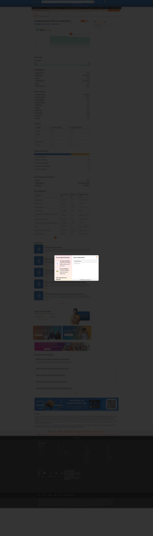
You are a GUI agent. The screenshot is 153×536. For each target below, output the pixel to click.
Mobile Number (77, 261)
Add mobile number (77, 263)
